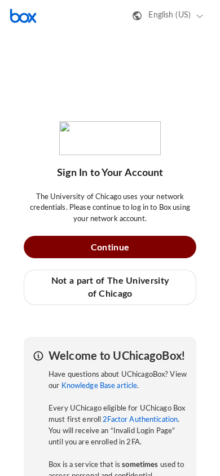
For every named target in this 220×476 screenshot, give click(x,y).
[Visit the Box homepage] (23, 15)
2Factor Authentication (140, 420)
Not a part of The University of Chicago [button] (110, 287)
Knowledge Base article (99, 386)
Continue (110, 247)
